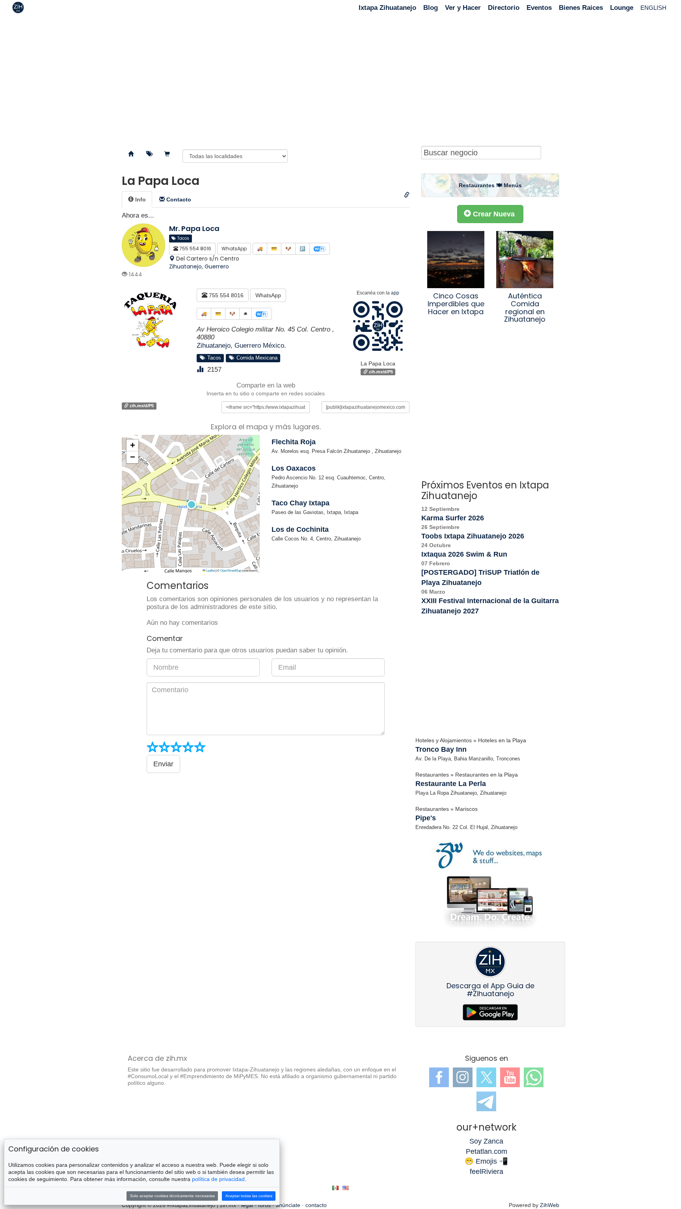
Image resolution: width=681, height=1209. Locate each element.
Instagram (463, 1077)
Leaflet (210, 570)
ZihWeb (549, 1205)
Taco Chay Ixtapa (300, 503)
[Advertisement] (340, 79)
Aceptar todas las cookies (248, 1196)
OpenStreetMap (230, 570)
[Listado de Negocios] (131, 154)
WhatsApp (268, 295)
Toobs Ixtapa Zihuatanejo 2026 (472, 536)
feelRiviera (486, 1171)
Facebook (439, 1077)
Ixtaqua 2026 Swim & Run (464, 554)
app (395, 293)
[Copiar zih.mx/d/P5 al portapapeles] (406, 195)
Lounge (621, 7)
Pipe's (425, 818)
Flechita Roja (294, 442)
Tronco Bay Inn (441, 749)
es (335, 1188)
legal (247, 1205)
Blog (430, 7)
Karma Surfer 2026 (452, 518)
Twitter (486, 1077)
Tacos (212, 358)
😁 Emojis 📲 (486, 1161)
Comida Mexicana (255, 358)
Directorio (503, 7)
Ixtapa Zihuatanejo (387, 7)
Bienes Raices (581, 7)
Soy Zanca (486, 1141)
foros (264, 1205)
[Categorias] (149, 154)
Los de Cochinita (300, 529)
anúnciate (288, 1205)
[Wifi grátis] (261, 314)
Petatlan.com (486, 1151)
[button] (191, 504)
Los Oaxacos (294, 468)
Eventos (539, 7)
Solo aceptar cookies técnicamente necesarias (172, 1196)
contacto (316, 1205)
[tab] (137, 199)
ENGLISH (653, 7)
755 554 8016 (225, 295)
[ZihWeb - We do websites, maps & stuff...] (490, 884)
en (345, 1188)
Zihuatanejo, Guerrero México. (241, 345)
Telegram (486, 1101)
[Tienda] (167, 154)
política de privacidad (218, 1179)
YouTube (510, 1077)
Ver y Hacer (463, 7)
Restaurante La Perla (450, 784)
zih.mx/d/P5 (380, 371)
